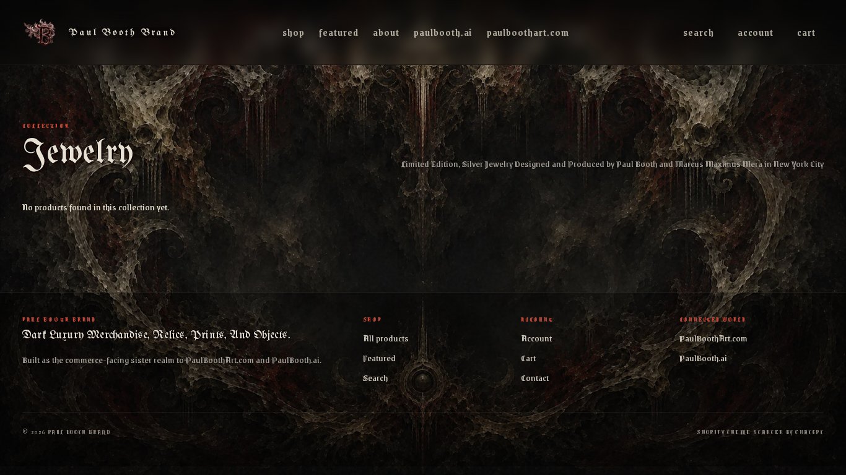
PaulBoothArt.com (528, 32)
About (386, 32)
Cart (806, 32)
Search (698, 32)
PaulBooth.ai (443, 32)
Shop (293, 32)
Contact (535, 377)
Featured (339, 32)
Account (756, 32)
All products (386, 337)
